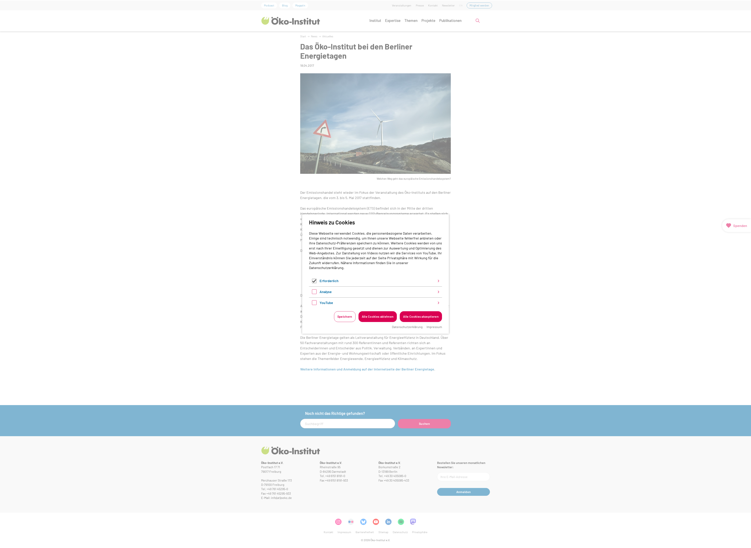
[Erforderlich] (314, 282)
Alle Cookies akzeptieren (421, 316)
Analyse (326, 292)
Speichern (344, 316)
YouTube (326, 302)
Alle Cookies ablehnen (378, 316)
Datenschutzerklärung (326, 267)
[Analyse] (314, 293)
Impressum (434, 327)
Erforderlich (329, 281)
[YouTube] (314, 303)
